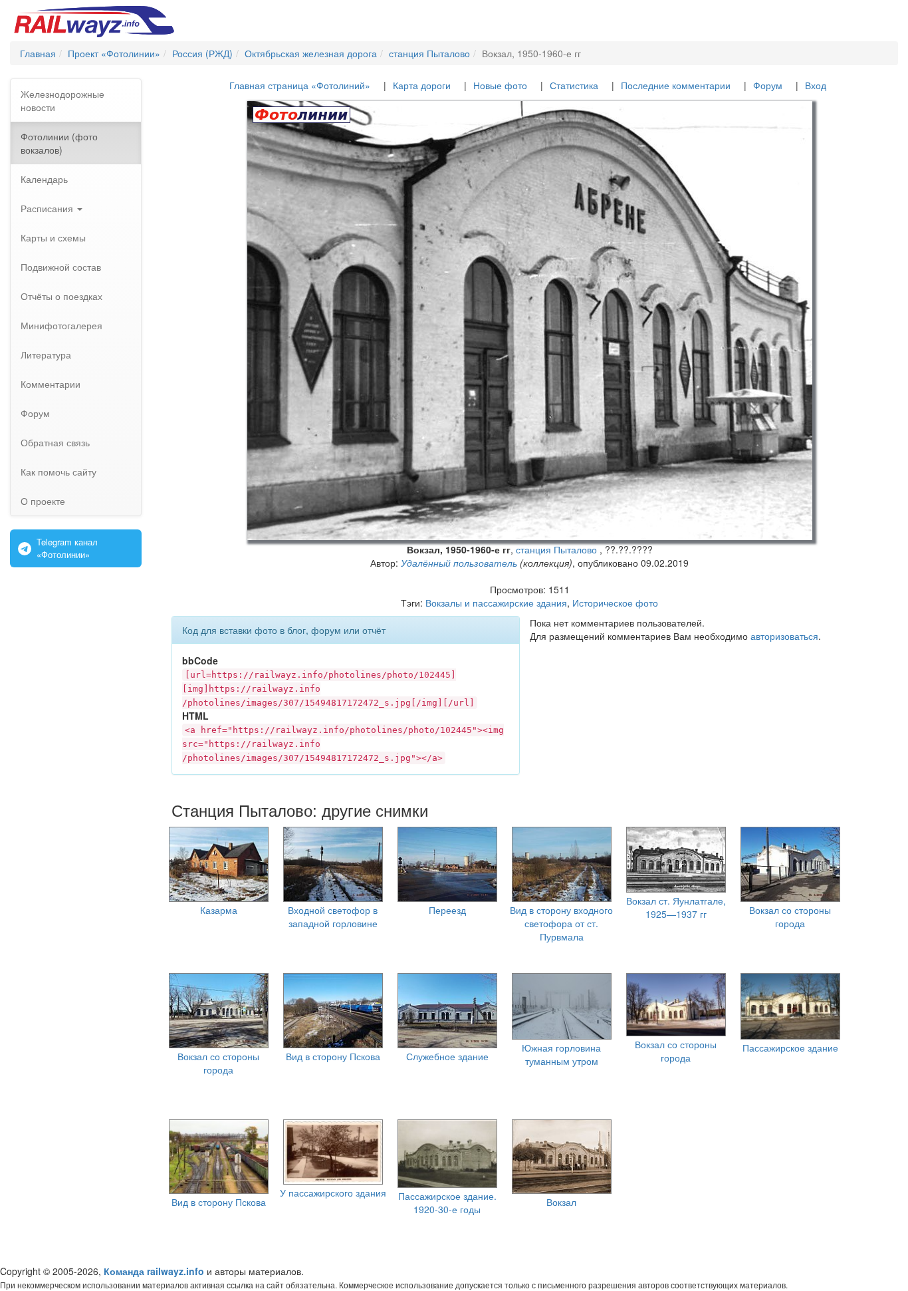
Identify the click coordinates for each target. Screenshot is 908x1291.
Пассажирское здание (790, 1047)
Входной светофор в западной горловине (333, 916)
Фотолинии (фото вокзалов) (59, 143)
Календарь (44, 179)
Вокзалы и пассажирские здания (496, 602)
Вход (815, 85)
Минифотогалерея (61, 325)
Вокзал (561, 1202)
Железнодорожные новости (62, 100)
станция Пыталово (556, 549)
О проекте (43, 500)
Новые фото (500, 85)
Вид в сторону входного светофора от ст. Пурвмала (561, 923)
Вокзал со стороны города (790, 916)
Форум (35, 413)
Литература (46, 354)
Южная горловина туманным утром (561, 1054)
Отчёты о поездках (61, 296)
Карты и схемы (53, 237)
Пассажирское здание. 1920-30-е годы (447, 1202)
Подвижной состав (61, 266)
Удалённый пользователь (459, 562)
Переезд (447, 910)
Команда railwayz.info (154, 1271)
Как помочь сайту (58, 471)
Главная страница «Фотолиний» (299, 85)
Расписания (48, 208)
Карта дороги (422, 85)
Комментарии (50, 383)
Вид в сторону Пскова (333, 1056)
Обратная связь (55, 442)
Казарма (218, 910)
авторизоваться (784, 636)
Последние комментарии (676, 85)
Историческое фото (615, 602)
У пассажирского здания (333, 1192)
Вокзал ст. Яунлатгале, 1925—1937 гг (676, 907)
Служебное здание (447, 1056)
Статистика (574, 85)
